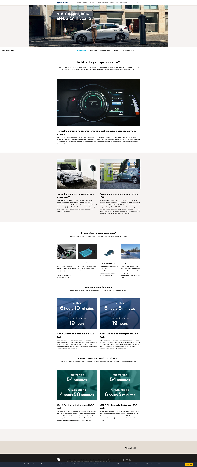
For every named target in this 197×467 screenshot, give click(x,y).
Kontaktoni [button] (105, 2)
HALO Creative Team (106, 461)
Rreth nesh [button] (91, 2)
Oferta (74, 459)
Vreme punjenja (81, 50)
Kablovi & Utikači (105, 50)
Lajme (112, 2)
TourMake (116, 459)
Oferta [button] (85, 2)
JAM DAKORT (189, 464)
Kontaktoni (105, 459)
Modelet (69, 459)
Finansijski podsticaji (128, 50)
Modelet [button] (78, 2)
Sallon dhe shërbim (121, 2)
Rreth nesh (92, 459)
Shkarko (98, 459)
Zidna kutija (93, 50)
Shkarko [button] (98, 2)
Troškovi (116, 50)
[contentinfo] (137, 2)
